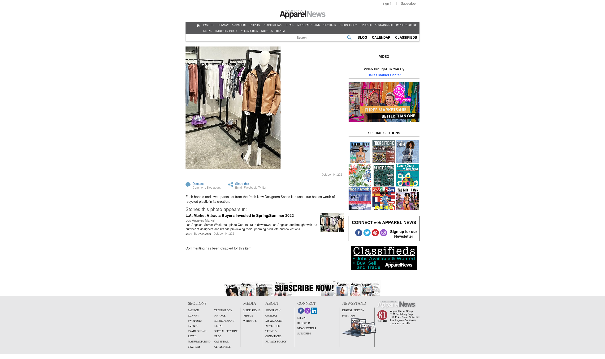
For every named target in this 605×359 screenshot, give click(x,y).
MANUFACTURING (308, 25)
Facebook (250, 187)
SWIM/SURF (239, 25)
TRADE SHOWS (272, 25)
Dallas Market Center (384, 74)
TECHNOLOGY (348, 25)
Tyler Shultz (204, 233)
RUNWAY (223, 25)
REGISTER (303, 323)
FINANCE (366, 25)
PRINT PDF (348, 315)
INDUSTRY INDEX (226, 31)
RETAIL (289, 25)
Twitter (262, 187)
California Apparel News (303, 14)
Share (189, 233)
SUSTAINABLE (384, 25)
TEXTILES (329, 25)
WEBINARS (250, 320)
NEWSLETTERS (306, 328)
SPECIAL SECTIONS (226, 331)
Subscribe (408, 3)
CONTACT (271, 315)
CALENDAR (381, 37)
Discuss (198, 183)
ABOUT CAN (273, 310)
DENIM (280, 31)
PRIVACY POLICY (276, 341)
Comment (199, 187)
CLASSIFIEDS (406, 37)
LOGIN (301, 318)
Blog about (213, 187)
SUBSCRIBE (304, 333)
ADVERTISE (272, 326)
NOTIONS (267, 31)
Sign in (387, 3)
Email (238, 187)
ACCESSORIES (249, 31)
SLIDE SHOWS (251, 310)
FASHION (208, 25)
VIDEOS (248, 315)
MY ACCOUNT (274, 320)
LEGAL (207, 31)
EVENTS (255, 25)
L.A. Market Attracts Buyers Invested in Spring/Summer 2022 (240, 215)
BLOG (362, 37)
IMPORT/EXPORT (406, 25)
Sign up (397, 231)
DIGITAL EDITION (353, 310)
